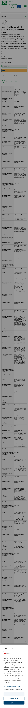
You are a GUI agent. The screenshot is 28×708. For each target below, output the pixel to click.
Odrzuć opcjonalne (14, 694)
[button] (8, 653)
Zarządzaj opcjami (14, 698)
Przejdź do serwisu (14, 703)
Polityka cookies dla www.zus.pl (12, 686)
